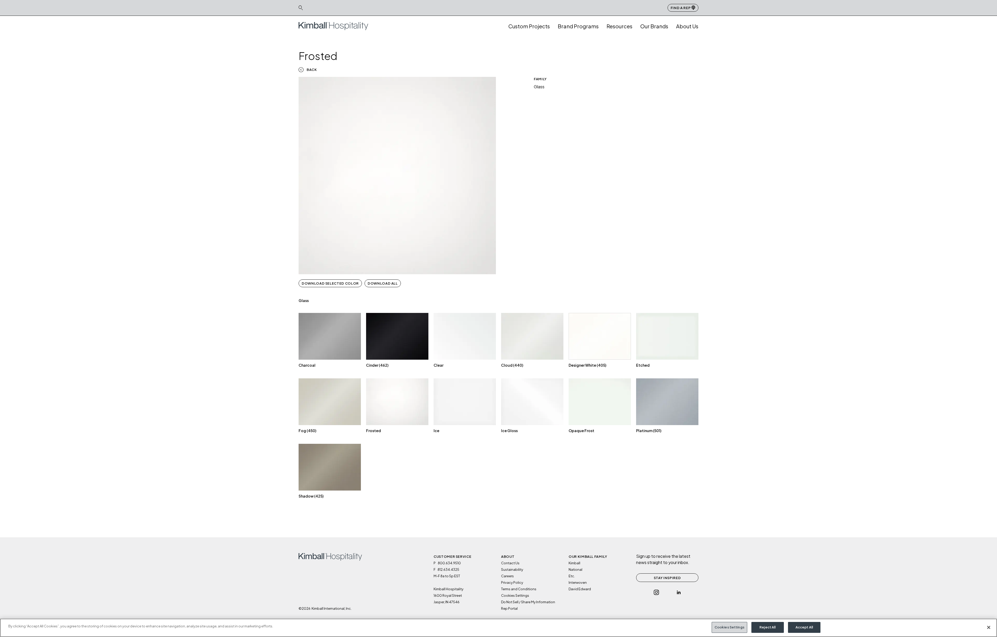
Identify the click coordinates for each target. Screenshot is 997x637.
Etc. (572, 576)
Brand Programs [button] (578, 26)
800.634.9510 (449, 563)
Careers (507, 576)
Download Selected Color (330, 283)
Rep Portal (509, 608)
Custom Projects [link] (529, 26)
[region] (498, 628)
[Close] (988, 627)
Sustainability (512, 569)
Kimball (574, 563)
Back (312, 70)
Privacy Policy (512, 582)
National (575, 569)
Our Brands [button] (654, 26)
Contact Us (510, 563)
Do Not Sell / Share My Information (528, 602)
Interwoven (578, 582)
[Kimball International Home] (333, 25)
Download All (383, 283)
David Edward (580, 589)
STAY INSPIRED (667, 578)
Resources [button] (619, 26)
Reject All (767, 627)
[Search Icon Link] (301, 7)
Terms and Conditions (518, 589)
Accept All (804, 627)
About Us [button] (687, 26)
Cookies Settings (729, 627)
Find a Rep (681, 8)
